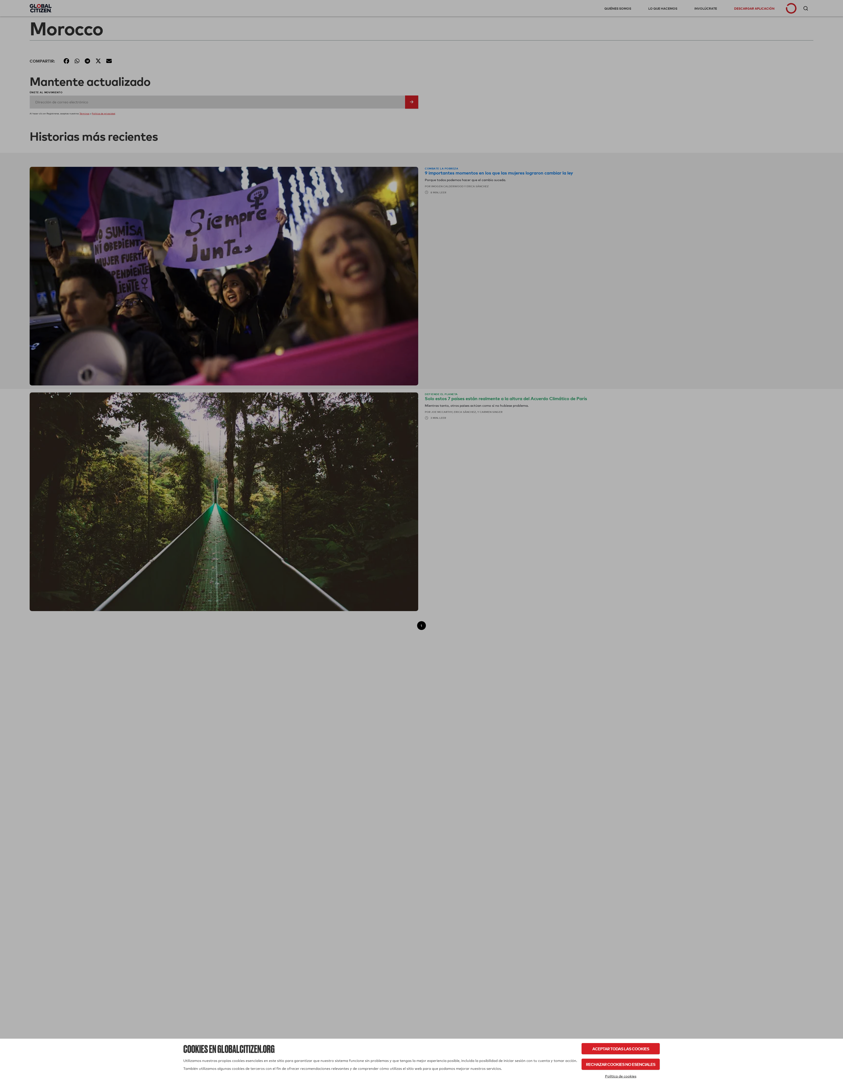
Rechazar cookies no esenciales (620, 1064)
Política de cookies (620, 1076)
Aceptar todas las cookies (620, 1048)
